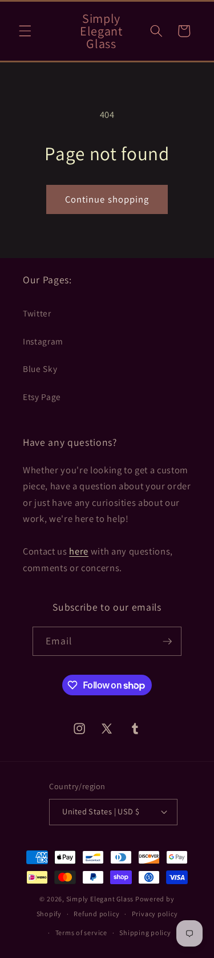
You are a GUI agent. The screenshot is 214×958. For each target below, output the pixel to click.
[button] (25, 31)
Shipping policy (145, 932)
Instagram (43, 341)
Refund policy (96, 913)
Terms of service (81, 932)
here (78, 551)
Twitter (37, 313)
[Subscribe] (167, 641)
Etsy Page (42, 396)
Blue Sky (40, 368)
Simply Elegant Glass (100, 898)
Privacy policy (155, 913)
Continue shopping (107, 199)
